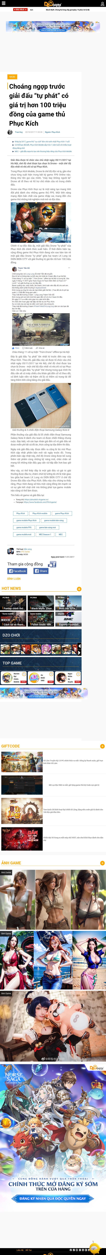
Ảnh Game (11, 863)
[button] (79, 653)
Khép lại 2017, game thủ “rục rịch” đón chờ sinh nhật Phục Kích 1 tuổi (42, 142)
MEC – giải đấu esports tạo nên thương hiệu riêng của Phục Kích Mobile (43, 151)
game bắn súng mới (47, 527)
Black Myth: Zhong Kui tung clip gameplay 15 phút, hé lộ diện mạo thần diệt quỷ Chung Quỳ (42, 608)
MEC (61, 534)
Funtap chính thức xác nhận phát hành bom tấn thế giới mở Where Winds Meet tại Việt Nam (15, 608)
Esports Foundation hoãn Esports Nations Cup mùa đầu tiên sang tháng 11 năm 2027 (70, 625)
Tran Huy (19, 132)
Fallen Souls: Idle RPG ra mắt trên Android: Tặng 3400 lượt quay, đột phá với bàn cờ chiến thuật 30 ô (42, 625)
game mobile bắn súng (54, 520)
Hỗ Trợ (29, 1250)
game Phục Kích (62, 513)
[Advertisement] (53, 53)
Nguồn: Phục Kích (52, 132)
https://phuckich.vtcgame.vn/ (37, 500)
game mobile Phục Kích (26, 520)
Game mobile (8, 614)
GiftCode (10, 746)
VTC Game (25, 552)
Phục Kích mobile (40, 513)
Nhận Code (73, 762)
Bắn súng (28, 549)
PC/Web (6, 598)
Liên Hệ (20, 1250)
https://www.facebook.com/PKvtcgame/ (40, 502)
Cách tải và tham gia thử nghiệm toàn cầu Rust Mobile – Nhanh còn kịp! (13, 625)
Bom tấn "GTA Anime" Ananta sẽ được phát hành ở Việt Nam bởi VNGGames (54, 10)
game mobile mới (23, 534)
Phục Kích (20, 513)
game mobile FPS (23, 527)
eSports (61, 614)
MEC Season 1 (45, 534)
